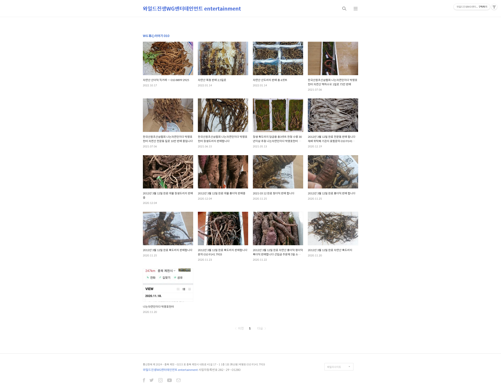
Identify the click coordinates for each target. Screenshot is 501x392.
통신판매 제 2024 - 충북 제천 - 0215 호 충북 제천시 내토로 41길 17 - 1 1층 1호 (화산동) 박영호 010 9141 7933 (204, 364)
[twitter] (152, 380)
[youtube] (169, 380)
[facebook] (144, 380)
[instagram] (160, 380)
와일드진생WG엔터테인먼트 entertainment (192, 8)
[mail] (178, 380)
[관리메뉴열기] (494, 7)
